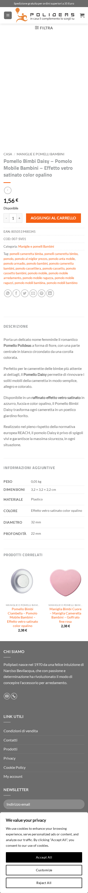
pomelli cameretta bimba (26, 254)
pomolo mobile (37, 273)
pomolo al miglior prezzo (31, 259)
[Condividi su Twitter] (25, 293)
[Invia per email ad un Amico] (33, 293)
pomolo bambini (37, 263)
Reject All (43, 883)
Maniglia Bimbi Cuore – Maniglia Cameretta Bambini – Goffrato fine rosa (65, 615)
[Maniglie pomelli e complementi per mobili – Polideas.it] (44, 15)
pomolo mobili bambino (62, 283)
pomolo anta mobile (62, 259)
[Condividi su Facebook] (16, 293)
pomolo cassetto (53, 268)
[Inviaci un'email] (7, 696)
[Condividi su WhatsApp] (8, 293)
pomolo (8, 259)
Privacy (9, 758)
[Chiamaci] (14, 696)
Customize (44, 870)
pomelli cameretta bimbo (61, 254)
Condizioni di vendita (21, 730)
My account (13, 776)
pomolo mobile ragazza (38, 278)
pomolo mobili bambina (30, 283)
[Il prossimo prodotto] (7, 190)
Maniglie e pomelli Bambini (40, 154)
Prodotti (10, 749)
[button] (8, 15)
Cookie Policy (15, 767)
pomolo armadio (14, 263)
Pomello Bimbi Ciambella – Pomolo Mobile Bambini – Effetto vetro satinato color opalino (22, 617)
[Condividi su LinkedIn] (50, 293)
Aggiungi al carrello (53, 218)
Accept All (44, 857)
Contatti (10, 740)
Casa (8, 154)
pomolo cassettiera (28, 268)
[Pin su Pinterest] (42, 293)
